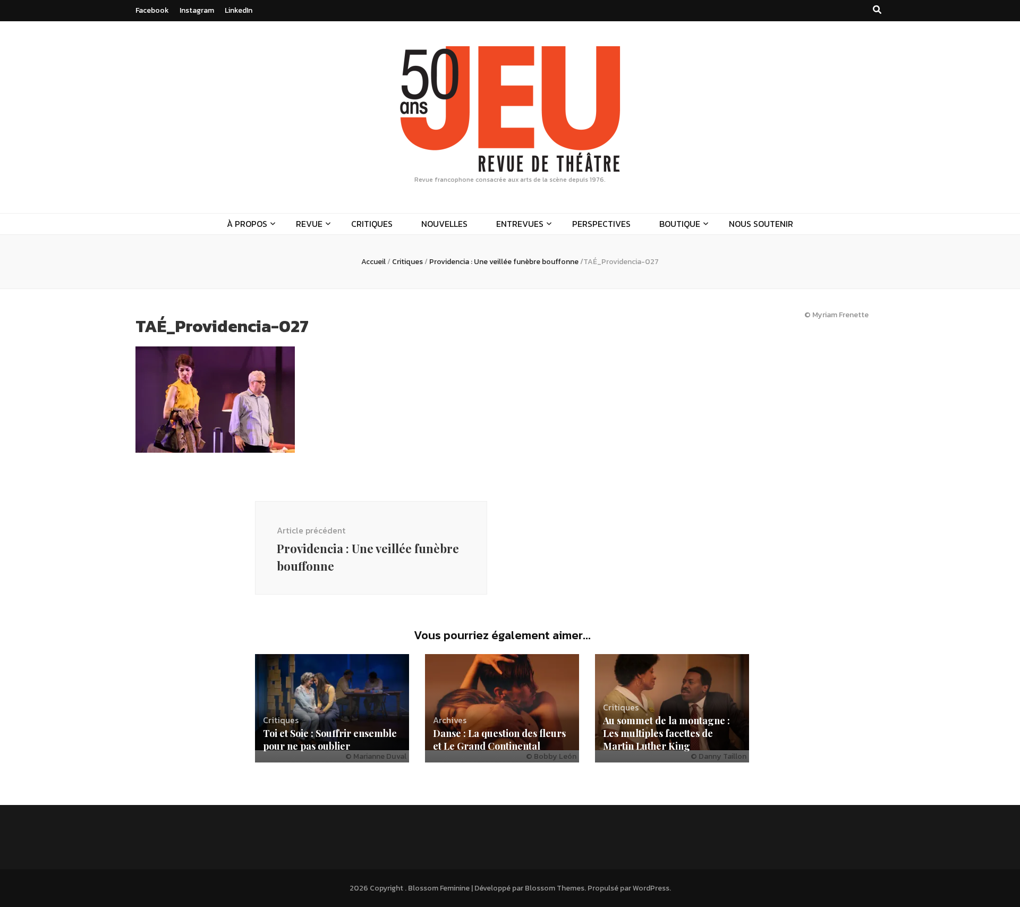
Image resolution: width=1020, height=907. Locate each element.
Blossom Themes (554, 888)
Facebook (152, 10)
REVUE (309, 223)
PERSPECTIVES (601, 223)
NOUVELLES (444, 223)
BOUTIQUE (679, 223)
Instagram (197, 10)
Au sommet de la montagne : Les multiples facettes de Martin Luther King (666, 733)
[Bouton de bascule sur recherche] (877, 10)
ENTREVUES (519, 223)
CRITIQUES (372, 223)
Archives (449, 720)
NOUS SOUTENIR (761, 223)
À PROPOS (247, 223)
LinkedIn (238, 10)
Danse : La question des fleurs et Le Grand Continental (499, 739)
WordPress (651, 888)
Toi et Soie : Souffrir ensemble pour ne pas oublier (330, 739)
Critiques (407, 261)
